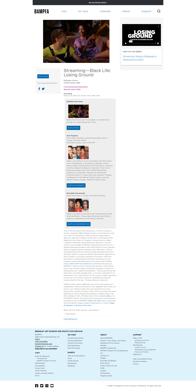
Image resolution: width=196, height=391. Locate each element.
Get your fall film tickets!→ (98, 2)
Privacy (136, 364)
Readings (71, 366)
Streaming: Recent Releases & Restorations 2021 (139, 58)
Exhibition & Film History (110, 343)
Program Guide (106, 376)
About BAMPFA (106, 338)
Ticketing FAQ (42, 358)
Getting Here (40, 363)
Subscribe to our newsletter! (46, 348)
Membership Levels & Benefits (145, 349)
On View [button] (83, 11)
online (108, 296)
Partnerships (105, 373)
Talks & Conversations (76, 356)
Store (37, 375)
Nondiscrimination (140, 361)
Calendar (105, 11)
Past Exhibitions (74, 345)
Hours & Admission (42, 356)
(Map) (37, 339)
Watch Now (43, 76)
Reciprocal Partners (142, 352)
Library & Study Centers (44, 373)
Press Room (105, 363)
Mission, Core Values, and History (113, 340)
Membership (137, 345)
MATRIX (103, 345)
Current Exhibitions (75, 340)
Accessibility (40, 366)
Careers (103, 371)
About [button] (126, 11)
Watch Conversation (78, 224)
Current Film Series (75, 343)
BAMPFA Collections (108, 348)
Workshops (72, 363)
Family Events (73, 361)
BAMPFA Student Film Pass (46, 361)
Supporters (137, 354)
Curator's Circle (140, 347)
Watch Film (73, 128)
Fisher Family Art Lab (108, 366)
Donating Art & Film (142, 340)
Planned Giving (140, 342)
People (103, 358)
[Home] (43, 11)
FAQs (102, 368)
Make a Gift (137, 338)
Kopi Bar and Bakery (108, 361)
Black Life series (95, 300)
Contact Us (39, 346)
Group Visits (40, 368)
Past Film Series (74, 348)
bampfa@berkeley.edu (43, 344)
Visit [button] (64, 11)
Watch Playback (76, 185)
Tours (70, 358)
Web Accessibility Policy (142, 359)
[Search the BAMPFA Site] (160, 11)
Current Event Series (76, 338)
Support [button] (146, 11)
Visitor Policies (40, 370)
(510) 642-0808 (41, 341)
